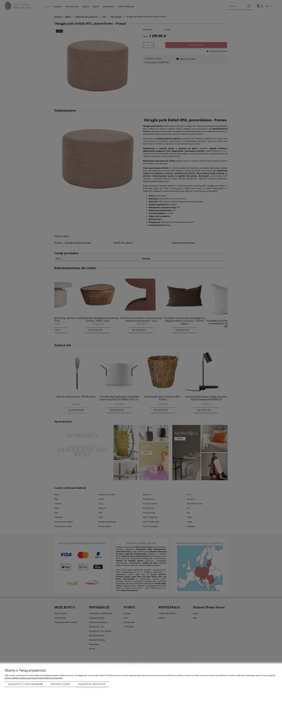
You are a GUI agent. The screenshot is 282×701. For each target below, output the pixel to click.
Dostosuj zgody (60, 684)
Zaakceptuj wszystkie (91, 684)
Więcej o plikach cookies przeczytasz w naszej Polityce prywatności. (34, 678)
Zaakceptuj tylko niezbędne (25, 684)
